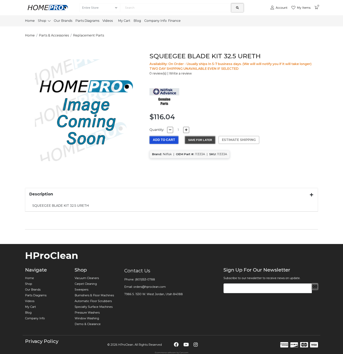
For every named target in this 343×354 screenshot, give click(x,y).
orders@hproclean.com (149, 287)
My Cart (124, 21)
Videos (108, 21)
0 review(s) (158, 73)
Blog (137, 21)
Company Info (155, 21)
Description (41, 194)
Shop (42, 21)
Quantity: (156, 130)
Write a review (180, 73)
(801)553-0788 (145, 279)
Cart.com (183, 352)
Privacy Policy (41, 341)
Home (30, 21)
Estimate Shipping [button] (239, 140)
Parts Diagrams (87, 21)
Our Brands (63, 21)
